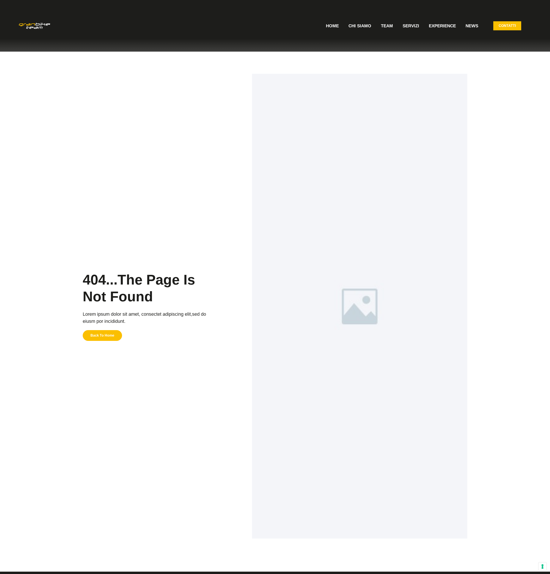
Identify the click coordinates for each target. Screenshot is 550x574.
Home (332, 25)
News (472, 25)
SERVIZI (411, 25)
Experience (442, 25)
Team (387, 25)
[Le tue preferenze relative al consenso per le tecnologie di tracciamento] (542, 566)
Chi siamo (359, 25)
